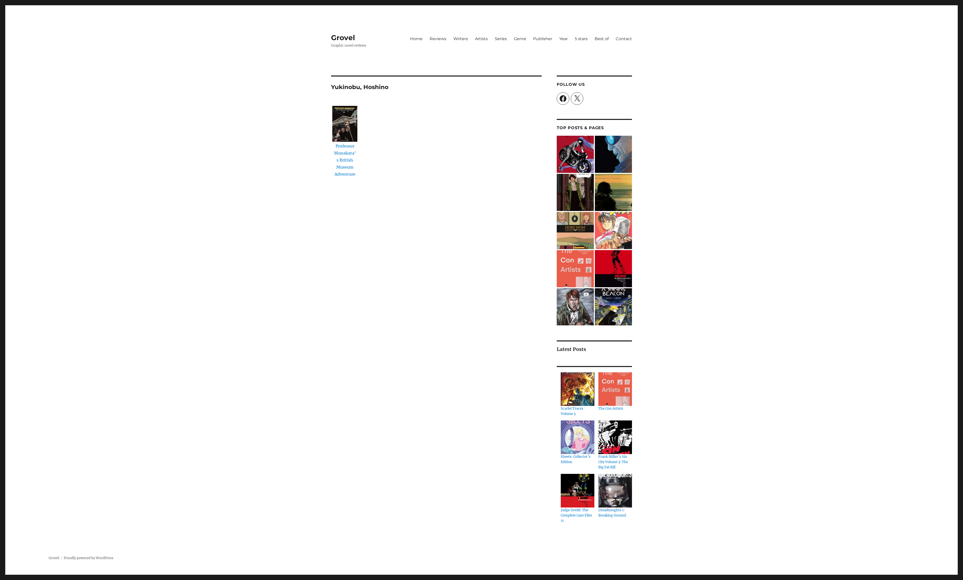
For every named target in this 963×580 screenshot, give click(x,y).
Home (416, 38)
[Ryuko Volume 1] (575, 154)
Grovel (343, 37)
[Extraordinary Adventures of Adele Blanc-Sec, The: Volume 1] (575, 192)
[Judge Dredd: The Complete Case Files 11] (577, 491)
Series (501, 38)
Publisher (542, 38)
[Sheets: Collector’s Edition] (577, 437)
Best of (602, 38)
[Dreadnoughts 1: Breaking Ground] (615, 491)
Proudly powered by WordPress (88, 558)
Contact (624, 38)
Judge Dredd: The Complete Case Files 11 (576, 515)
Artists (481, 38)
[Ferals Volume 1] (575, 306)
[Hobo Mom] (575, 230)
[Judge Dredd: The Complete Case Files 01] (613, 268)
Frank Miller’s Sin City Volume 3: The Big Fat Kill (613, 462)
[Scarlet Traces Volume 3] (577, 389)
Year (563, 38)
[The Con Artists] (575, 268)
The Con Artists (610, 408)
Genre (520, 38)
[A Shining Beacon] (613, 306)
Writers (460, 38)
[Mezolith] (613, 192)
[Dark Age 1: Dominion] (613, 154)
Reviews (438, 38)
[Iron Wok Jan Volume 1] (613, 230)
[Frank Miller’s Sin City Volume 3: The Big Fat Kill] (615, 437)
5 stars (581, 38)
